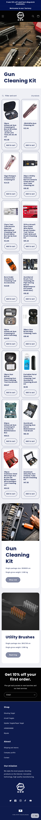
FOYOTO (18, 814)
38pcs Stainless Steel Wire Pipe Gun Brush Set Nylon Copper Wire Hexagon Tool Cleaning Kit (10, 478)
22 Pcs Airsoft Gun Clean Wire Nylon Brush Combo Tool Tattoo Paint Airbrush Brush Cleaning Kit (30, 231)
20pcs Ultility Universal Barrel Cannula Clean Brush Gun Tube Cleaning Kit (30, 180)
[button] (2, 16)
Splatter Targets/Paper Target (14, 723)
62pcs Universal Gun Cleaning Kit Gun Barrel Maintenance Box (10, 428)
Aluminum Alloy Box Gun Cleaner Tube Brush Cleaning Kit (30, 476)
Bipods (6, 733)
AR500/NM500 (8, 728)
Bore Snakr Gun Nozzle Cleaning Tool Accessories (10, 280)
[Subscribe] (34, 695)
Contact (6, 757)
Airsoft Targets (9, 718)
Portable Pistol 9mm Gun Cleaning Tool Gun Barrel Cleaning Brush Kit (30, 379)
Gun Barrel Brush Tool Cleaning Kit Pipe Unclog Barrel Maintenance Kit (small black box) (29, 283)
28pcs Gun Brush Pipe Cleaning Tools (30, 331)
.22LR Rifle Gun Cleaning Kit (30, 124)
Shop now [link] (13, 580)
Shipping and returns (11, 747)
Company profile (9, 752)
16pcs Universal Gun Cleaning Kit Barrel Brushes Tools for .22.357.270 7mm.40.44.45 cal (10, 130)
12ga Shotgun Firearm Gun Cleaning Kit (10, 178)
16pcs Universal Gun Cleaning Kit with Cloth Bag (10, 332)
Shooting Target (9, 713)
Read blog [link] (13, 655)
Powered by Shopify (24, 814)
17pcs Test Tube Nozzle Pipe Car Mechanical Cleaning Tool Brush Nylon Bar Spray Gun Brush (10, 231)
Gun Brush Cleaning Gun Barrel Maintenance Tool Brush (29, 427)
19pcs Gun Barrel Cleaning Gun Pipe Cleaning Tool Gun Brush (10, 378)
